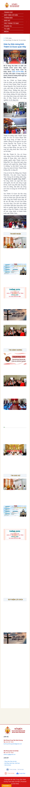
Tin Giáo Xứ (15, 40)
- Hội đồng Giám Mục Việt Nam (12, 763)
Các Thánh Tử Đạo (11, 23)
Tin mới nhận (22, 40)
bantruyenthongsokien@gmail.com (13, 743)
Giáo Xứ (7, 20)
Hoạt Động (8, 40)
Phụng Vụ (8, 26)
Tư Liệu (7, 29)
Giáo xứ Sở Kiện (18, 71)
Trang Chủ (8, 12)
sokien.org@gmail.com (9, 754)
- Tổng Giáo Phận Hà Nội (10, 761)
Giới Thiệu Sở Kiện (11, 15)
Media (6, 31)
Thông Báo (8, 18)
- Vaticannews (7, 765)
